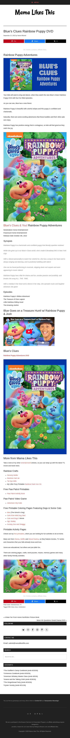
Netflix (22, 539)
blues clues (14, 607)
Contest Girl (38, 700)
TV (20, 604)
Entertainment (15, 604)
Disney (17, 539)
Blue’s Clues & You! (15, 225)
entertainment (26, 463)
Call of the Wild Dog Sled (16, 515)
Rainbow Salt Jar (13, 478)
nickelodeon (22, 607)
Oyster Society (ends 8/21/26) (15, 685)
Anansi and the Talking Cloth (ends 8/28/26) (20, 679)
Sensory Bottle (12, 475)
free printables (19, 534)
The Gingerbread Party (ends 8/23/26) (18, 682)
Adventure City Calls (14, 503)
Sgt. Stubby (11, 521)
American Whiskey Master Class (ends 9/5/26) (21, 676)
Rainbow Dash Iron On (33, 484)
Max (8, 512)
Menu (36, 2)
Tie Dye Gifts (11, 481)
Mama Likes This (34, 12)
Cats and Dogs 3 (13, 518)
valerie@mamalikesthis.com (18, 643)
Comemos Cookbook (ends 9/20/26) (17, 673)
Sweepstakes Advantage (51, 700)
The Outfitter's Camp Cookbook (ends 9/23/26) (21, 670)
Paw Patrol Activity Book (16, 494)
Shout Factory (34, 539)
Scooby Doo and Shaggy (16, 524)
